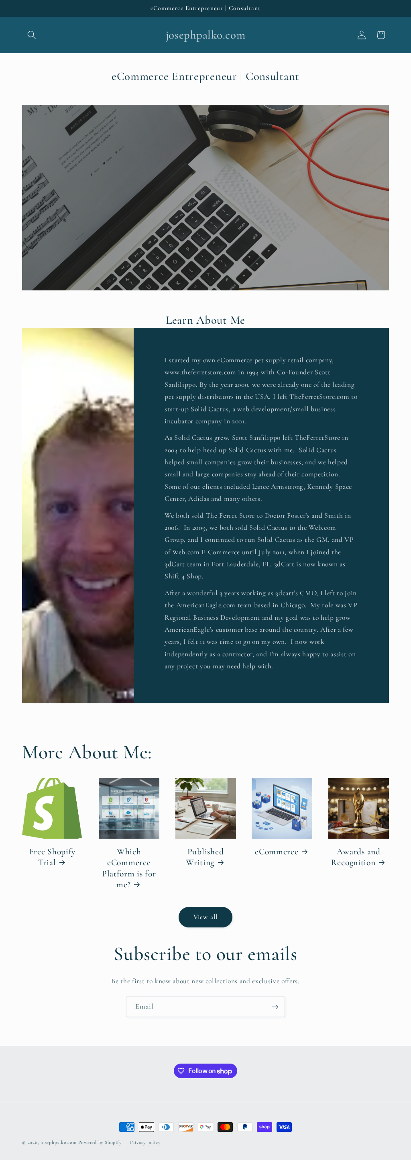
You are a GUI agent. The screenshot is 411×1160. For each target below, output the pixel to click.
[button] (31, 35)
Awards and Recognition (355, 857)
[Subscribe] (275, 1007)
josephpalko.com (59, 1142)
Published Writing (205, 857)
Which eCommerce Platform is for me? (129, 868)
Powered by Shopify (100, 1142)
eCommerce (276, 851)
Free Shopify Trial (52, 857)
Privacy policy (145, 1142)
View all (205, 917)
